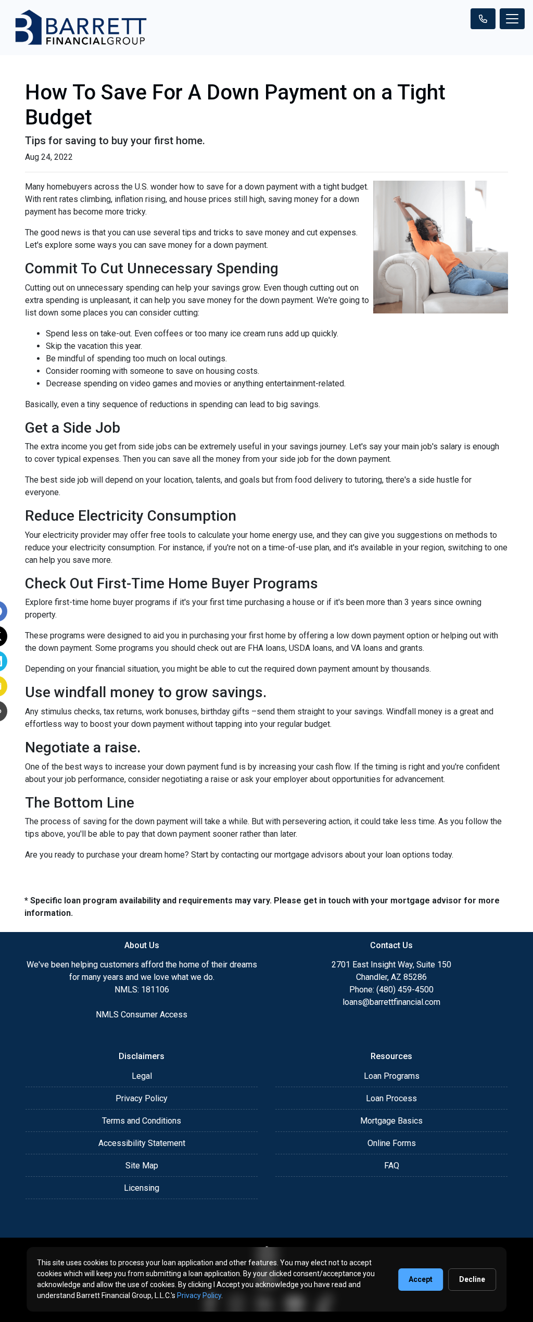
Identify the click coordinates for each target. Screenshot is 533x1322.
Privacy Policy (142, 1098)
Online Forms (391, 1143)
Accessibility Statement (141, 1143)
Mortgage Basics (391, 1121)
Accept (421, 1279)
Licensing (141, 1188)
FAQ (391, 1165)
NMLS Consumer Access (141, 1014)
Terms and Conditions (141, 1121)
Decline (472, 1279)
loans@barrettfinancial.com (391, 1002)
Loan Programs (392, 1076)
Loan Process (391, 1098)
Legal (142, 1076)
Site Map (141, 1165)
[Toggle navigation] (512, 18)
